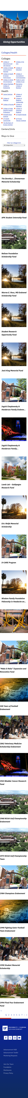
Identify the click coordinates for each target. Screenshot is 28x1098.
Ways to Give (7, 136)
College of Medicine (6, 99)
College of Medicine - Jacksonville (19, 100)
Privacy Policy (8, 1073)
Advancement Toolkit (11, 1053)
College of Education (19, 69)
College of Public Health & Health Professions (8, 110)
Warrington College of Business (19, 86)
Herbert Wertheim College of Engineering (8, 86)
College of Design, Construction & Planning (8, 69)
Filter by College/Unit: (14, 143)
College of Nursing (8, 104)
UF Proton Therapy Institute (21, 119)
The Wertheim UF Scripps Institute (8, 124)
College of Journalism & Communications (20, 75)
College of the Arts (20, 63)
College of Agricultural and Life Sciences (7, 63)
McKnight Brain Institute (7, 115)
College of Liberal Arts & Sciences (8, 81)
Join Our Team (9, 1064)
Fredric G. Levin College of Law (20, 81)
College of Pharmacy (19, 105)
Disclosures (8, 1070)
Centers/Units (8, 129)
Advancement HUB (10, 1050)
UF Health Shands (21, 114)
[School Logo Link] (13, 1028)
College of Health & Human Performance (8, 75)
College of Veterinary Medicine (19, 110)
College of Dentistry (19, 95)
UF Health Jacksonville (6, 119)
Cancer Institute (7, 94)
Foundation (7, 1067)
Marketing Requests (10, 1055)
